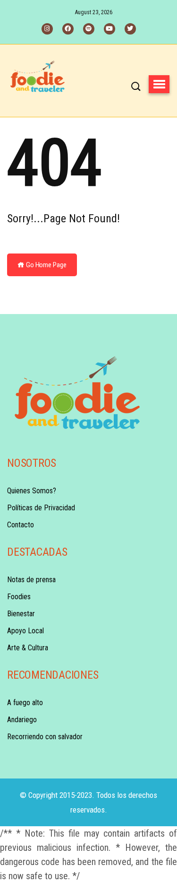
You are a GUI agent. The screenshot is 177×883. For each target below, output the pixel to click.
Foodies (19, 596)
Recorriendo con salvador (45, 736)
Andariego (22, 719)
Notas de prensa (31, 579)
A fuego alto (25, 702)
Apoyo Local (25, 630)
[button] (159, 84)
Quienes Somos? (31, 490)
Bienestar (21, 613)
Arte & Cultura (27, 647)
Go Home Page (46, 265)
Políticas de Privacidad (41, 507)
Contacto (20, 524)
